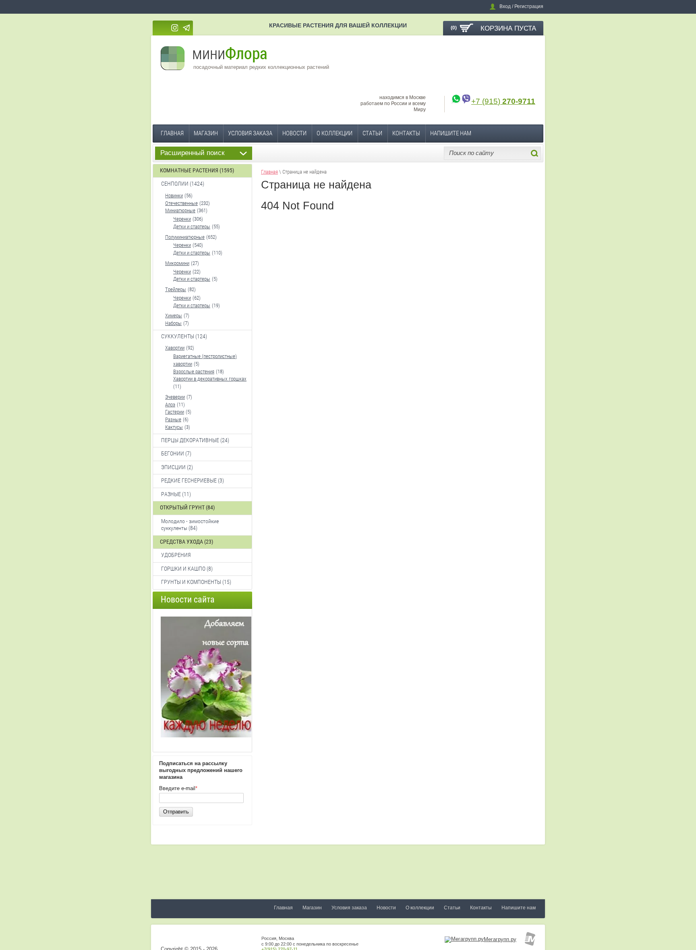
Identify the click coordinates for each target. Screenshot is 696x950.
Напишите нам (450, 133)
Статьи (372, 133)
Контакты (406, 133)
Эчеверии (175, 397)
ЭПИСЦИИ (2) (177, 467)
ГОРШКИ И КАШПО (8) (187, 568)
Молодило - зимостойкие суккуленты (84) (190, 525)
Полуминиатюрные (185, 237)
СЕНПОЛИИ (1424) (182, 183)
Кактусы (174, 427)
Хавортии (174, 348)
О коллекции (334, 133)
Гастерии (174, 412)
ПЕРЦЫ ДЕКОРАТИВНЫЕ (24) (195, 440)
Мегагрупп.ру (500, 939)
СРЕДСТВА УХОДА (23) (186, 541)
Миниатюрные (180, 210)
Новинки (174, 195)
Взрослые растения (193, 371)
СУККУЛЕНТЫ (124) (184, 336)
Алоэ (170, 405)
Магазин (206, 133)
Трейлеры (175, 289)
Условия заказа (250, 133)
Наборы (173, 323)
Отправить (176, 812)
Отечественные (181, 203)
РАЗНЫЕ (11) (176, 494)
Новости (294, 133)
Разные (173, 419)
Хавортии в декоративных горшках (209, 379)
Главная (172, 133)
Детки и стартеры (191, 227)
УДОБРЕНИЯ (176, 555)
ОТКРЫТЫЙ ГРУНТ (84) (187, 507)
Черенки (182, 219)
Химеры (173, 316)
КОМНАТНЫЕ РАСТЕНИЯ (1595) (197, 170)
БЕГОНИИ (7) (176, 453)
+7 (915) (503, 101)
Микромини (177, 263)
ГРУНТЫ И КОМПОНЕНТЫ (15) (196, 582)
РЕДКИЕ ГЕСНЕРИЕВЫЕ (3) (192, 480)
